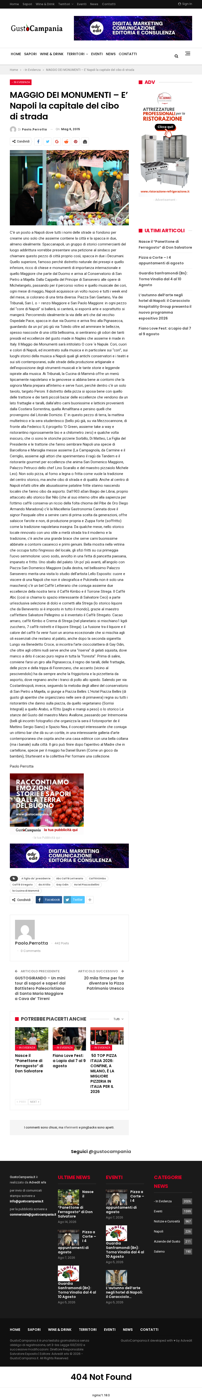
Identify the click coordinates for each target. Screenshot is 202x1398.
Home (14, 4)
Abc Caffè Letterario (69, 878)
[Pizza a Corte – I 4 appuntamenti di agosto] (68, 1237)
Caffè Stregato (22, 884)
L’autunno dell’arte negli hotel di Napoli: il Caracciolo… (124, 1292)
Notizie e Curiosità (167, 1221)
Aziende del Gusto (167, 1241)
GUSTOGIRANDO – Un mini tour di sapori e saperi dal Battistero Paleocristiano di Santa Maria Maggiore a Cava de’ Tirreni (40, 988)
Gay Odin (62, 884)
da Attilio (44, 884)
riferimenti (71, 1127)
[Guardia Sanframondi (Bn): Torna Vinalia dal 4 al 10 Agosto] (68, 1273)
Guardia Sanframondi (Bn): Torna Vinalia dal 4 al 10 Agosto (163, 279)
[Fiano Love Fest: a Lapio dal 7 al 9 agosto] (69, 1038)
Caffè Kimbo (97, 878)
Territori (64, 4)
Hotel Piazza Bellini (86, 884)
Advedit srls (37, 1182)
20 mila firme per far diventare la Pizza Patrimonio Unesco (104, 983)
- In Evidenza (21, 82)
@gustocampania (110, 1151)
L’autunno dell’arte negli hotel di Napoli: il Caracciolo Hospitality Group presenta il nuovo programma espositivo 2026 (165, 307)
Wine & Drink (45, 4)
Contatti (109, 4)
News (94, 4)
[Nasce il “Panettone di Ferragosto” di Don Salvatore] (31, 1038)
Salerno (159, 1251)
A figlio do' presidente (35, 878)
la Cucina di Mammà (25, 891)
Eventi (81, 4)
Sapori (27, 4)
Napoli (158, 1231)
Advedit (186, 1340)
